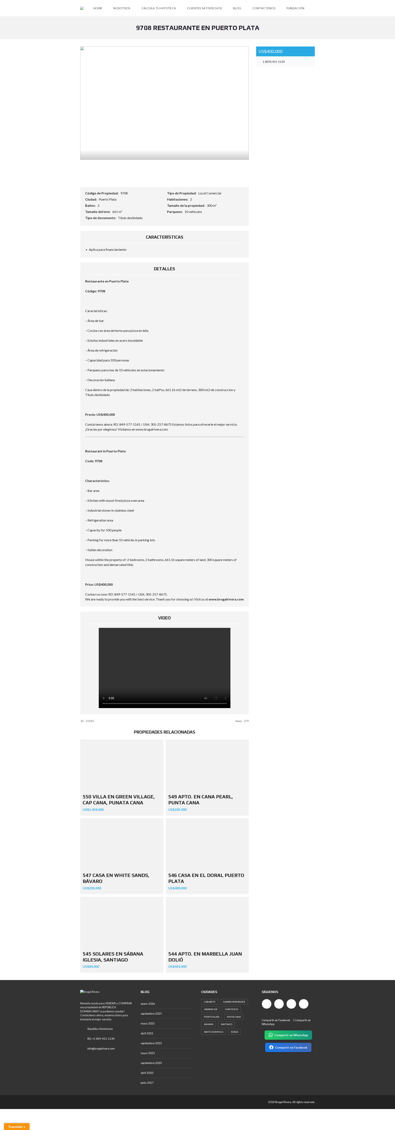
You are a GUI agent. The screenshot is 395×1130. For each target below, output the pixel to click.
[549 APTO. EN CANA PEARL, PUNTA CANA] (207, 765)
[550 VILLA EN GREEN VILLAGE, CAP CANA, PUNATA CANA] (121, 765)
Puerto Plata (107, 199)
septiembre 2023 (151, 1043)
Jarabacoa (210, 1009)
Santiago (226, 1024)
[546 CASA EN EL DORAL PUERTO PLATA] (207, 844)
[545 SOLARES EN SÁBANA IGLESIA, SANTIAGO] (121, 923)
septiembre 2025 (151, 1013)
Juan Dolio (231, 1009)
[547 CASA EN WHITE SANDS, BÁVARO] (121, 844)
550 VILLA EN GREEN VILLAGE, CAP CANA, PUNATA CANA (119, 799)
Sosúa (234, 1031)
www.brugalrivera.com (226, 599)
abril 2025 (147, 1033)
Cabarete (209, 1001)
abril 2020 (147, 1072)
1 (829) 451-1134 (273, 61)
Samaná (208, 1024)
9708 (124, 193)
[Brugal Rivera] (82, 8)
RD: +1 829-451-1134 (101, 1038)
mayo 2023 (148, 1053)
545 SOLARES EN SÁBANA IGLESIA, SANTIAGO (113, 957)
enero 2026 (148, 1003)
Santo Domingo (213, 1031)
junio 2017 (147, 1082)
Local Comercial (209, 193)
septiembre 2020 (151, 1063)
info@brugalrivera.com (101, 1048)
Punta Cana (234, 1016)
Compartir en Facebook (276, 1020)
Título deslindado (130, 218)
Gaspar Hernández (234, 1001)
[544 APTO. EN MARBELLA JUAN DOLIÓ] (207, 923)
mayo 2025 (148, 1023)
